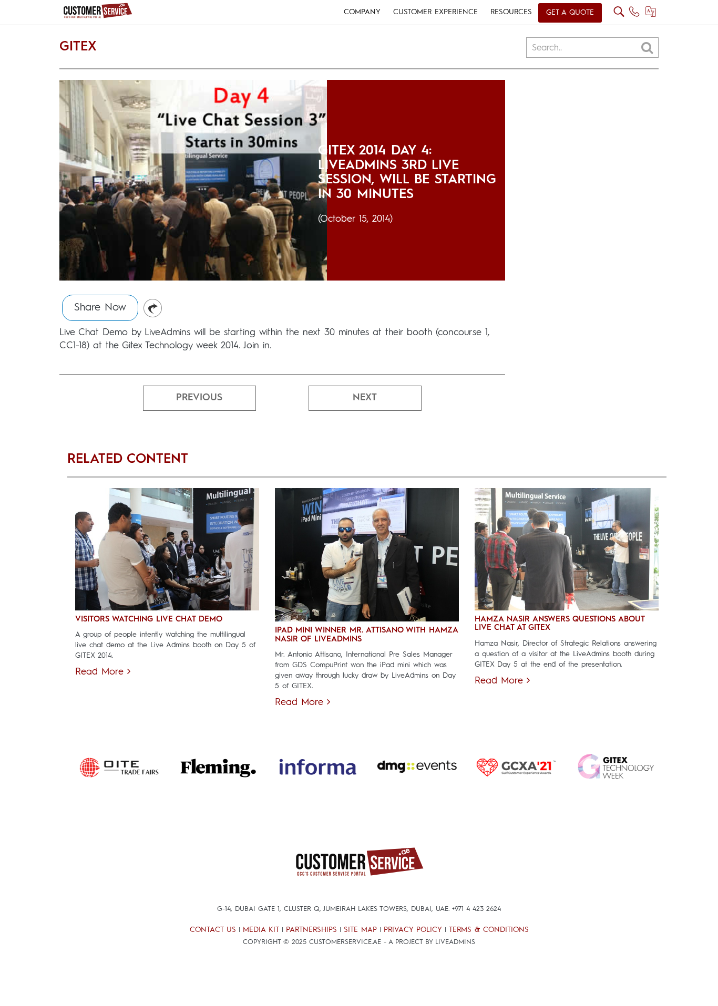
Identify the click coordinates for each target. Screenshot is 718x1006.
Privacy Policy (413, 930)
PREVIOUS (199, 397)
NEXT (365, 397)
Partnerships (311, 930)
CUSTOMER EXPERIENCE (435, 12)
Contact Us (213, 930)
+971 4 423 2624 (476, 909)
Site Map (360, 930)
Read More (101, 672)
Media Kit (261, 930)
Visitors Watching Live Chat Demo (148, 620)
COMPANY (362, 12)
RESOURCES (511, 12)
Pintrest (153, 308)
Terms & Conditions (489, 930)
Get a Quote (570, 12)
